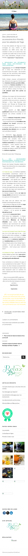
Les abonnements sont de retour (11, 400)
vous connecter (13, 322)
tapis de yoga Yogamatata (15, 175)
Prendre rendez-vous (8, 436)
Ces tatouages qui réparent (9, 392)
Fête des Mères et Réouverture (10, 403)
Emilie (15, 34)
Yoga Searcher (19, 57)
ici (20, 154)
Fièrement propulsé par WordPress (11, 552)
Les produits (5, 430)
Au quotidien (17, 311)
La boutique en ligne (7, 433)
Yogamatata (10, 57)
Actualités (8, 311)
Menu (14, 11)
